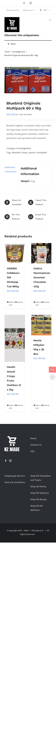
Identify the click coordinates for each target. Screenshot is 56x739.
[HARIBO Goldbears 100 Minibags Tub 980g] (15, 253)
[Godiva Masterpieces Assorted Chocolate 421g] (41, 253)
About (33, 438)
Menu (13, 44)
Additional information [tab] (11, 169)
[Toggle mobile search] (50, 20)
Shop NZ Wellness (39, 493)
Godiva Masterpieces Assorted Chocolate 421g (41, 277)
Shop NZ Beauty (38, 499)
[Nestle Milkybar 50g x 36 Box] (41, 325)
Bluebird (16, 152)
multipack (41, 152)
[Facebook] (5, 460)
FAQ (32, 451)
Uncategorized (23, 148)
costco (31, 152)
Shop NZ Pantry (38, 486)
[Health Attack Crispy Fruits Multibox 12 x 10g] (15, 338)
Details (20, 302)
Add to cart (11, 303)
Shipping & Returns (14, 475)
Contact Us (36, 444)
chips (24, 152)
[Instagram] (10, 460)
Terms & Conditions (14, 482)
